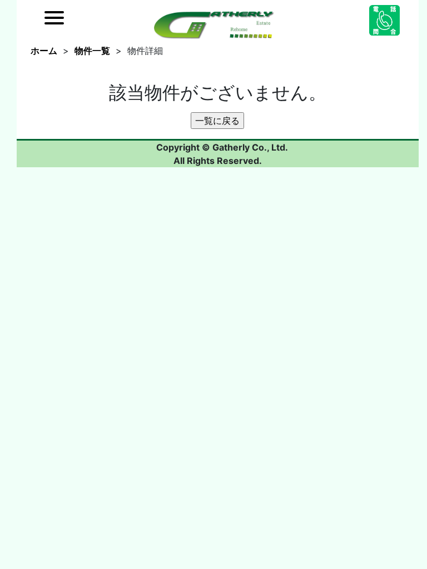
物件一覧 (92, 50)
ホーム (44, 50)
